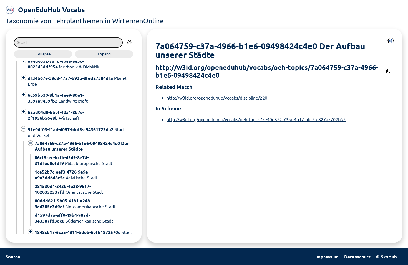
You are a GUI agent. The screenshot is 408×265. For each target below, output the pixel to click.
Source (13, 256)
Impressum (327, 256)
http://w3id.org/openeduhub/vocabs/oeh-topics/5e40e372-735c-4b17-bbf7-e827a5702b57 (256, 119)
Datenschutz (357, 256)
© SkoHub (386, 256)
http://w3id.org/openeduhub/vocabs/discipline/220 (217, 97)
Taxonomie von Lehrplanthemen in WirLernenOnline (84, 21)
